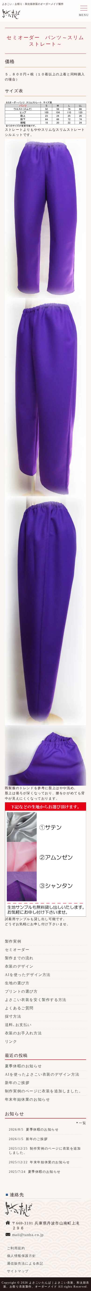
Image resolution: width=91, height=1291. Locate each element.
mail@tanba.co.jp (28, 1235)
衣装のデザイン (19, 966)
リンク (11, 1041)
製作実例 (13, 941)
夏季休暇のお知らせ (23, 1066)
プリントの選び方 (21, 991)
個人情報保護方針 (21, 1256)
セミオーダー (17, 950)
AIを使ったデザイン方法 (28, 975)
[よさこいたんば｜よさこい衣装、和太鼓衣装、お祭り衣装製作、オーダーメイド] (11, 15)
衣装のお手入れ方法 (23, 1033)
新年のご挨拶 (17, 1083)
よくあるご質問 (19, 1008)
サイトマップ (18, 1271)
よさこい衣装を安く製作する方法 (35, 1000)
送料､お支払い (18, 1025)
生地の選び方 (17, 983)
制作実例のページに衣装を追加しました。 (44, 1091)
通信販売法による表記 (25, 1263)
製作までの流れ (19, 958)
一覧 (82, 1123)
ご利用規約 (16, 1248)
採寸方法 (13, 1016)
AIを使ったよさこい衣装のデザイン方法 (42, 1074)
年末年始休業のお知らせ (27, 1099)
